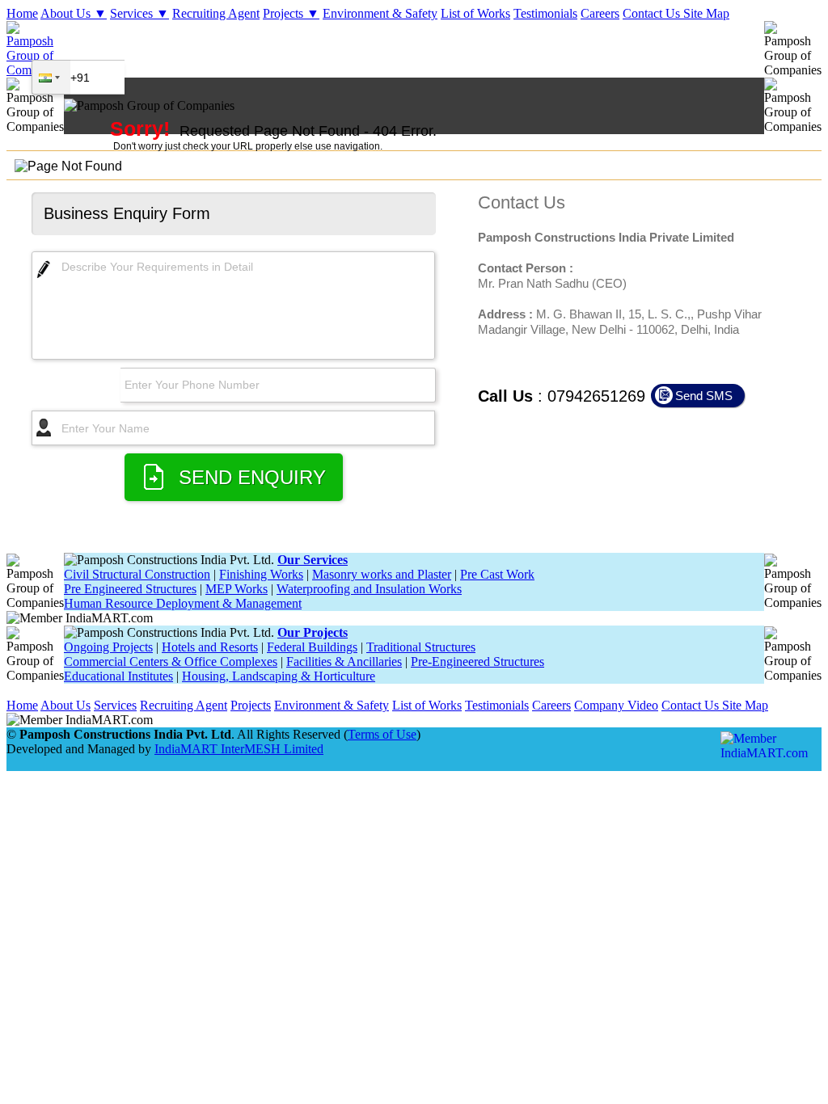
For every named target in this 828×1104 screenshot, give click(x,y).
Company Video (616, 705)
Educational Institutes (118, 676)
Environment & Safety (380, 13)
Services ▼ (139, 13)
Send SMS (704, 395)
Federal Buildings (312, 647)
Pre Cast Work (497, 574)
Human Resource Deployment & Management (183, 603)
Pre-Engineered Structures (477, 661)
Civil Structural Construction (137, 574)
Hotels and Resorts (210, 647)
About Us (65, 705)
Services (115, 705)
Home (22, 13)
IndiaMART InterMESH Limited (238, 749)
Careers (600, 13)
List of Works (475, 13)
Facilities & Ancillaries (344, 661)
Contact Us (653, 13)
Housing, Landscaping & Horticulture (278, 676)
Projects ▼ (291, 13)
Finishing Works (261, 574)
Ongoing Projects (108, 647)
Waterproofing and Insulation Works (369, 589)
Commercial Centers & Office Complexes (170, 661)
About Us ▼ (73, 13)
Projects (250, 705)
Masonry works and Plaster (381, 574)
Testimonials (545, 13)
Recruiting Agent (216, 13)
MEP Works (236, 589)
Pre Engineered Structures (130, 589)
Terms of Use (382, 734)
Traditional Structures (420, 647)
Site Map (706, 13)
